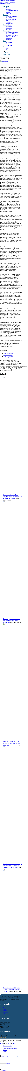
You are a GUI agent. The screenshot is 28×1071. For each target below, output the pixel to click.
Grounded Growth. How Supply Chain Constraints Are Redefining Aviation (12, 496)
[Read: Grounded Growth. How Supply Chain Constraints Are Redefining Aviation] (4, 378)
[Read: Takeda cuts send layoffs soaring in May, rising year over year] (4, 624)
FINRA (14, 1043)
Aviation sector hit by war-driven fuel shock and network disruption (12, 989)
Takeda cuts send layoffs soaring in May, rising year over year (11, 743)
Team (4, 1007)
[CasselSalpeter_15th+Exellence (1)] (9, 3)
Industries (5, 1012)
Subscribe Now (4, 1037)
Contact (5, 1014)
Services (5, 1010)
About (4, 1009)
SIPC (9, 1043)
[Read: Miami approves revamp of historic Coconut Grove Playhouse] (4, 502)
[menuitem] (12, 9)
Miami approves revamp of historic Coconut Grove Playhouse (11, 620)
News (4, 1013)
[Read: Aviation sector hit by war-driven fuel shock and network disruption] (4, 871)
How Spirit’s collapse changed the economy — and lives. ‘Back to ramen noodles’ (12, 865)
